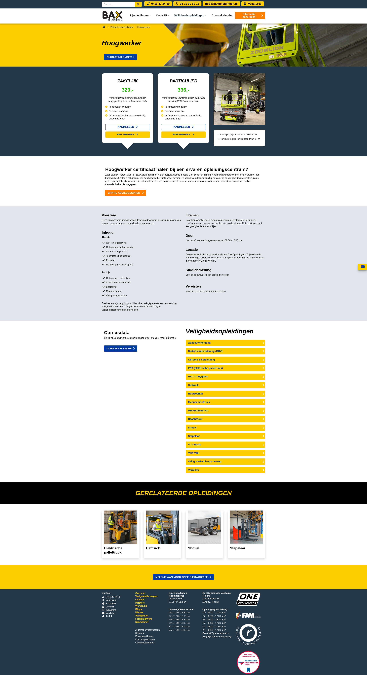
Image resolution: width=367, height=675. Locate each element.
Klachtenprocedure (145, 639)
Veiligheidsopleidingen (121, 27)
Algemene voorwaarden (147, 630)
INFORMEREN (126, 134)
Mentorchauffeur (198, 410)
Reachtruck (195, 419)
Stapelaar (194, 436)
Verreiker (193, 470)
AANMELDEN (126, 126)
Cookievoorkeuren (144, 642)
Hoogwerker (195, 393)
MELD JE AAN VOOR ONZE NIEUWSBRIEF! (182, 577)
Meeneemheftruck (199, 402)
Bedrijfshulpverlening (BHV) (205, 351)
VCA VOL (193, 453)
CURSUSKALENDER (119, 57)
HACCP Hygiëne (198, 376)
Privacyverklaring (144, 636)
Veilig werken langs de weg (204, 461)
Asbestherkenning (199, 342)
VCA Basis (194, 444)
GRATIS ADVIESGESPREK (124, 192)
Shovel (192, 427)
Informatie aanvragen (249, 15)
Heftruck (193, 385)
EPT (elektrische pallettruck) (205, 368)
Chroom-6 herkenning (201, 359)
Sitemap (139, 633)
